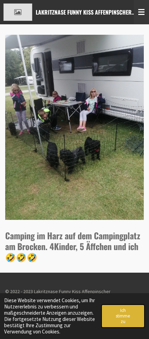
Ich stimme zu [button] (123, 315)
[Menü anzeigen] (141, 12)
